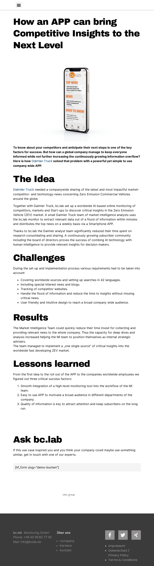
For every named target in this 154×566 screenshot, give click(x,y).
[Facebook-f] (110, 535)
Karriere (66, 545)
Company (67, 541)
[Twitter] (123, 535)
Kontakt (66, 550)
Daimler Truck (42, 161)
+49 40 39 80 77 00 (38, 537)
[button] (19, 5)
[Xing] (136, 535)
